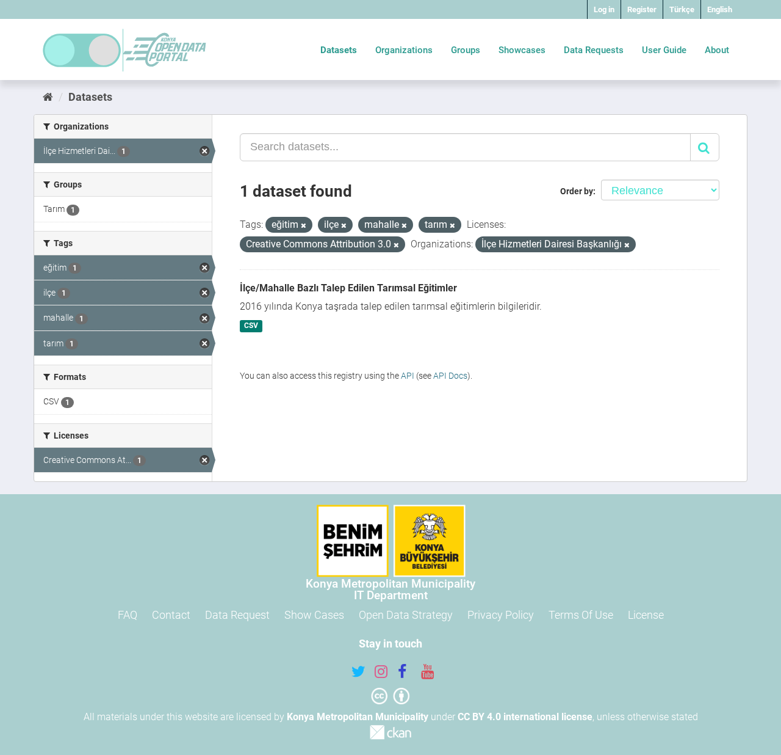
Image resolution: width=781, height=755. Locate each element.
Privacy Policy (500, 614)
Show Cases (314, 614)
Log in (604, 9)
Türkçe (681, 9)
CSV (251, 326)
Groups (465, 50)
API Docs (450, 376)
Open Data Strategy (406, 614)
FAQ (127, 614)
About (717, 50)
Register (642, 9)
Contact (171, 614)
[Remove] (303, 226)
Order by (576, 191)
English (719, 9)
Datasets (338, 50)
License (646, 614)
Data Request (237, 614)
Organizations (404, 50)
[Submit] (704, 147)
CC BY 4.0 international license (525, 717)
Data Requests (594, 50)
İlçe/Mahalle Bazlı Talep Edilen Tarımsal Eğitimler (348, 288)
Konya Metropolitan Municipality (357, 717)
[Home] (48, 96)
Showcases (521, 50)
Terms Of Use (581, 614)
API (407, 376)
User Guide (664, 50)
